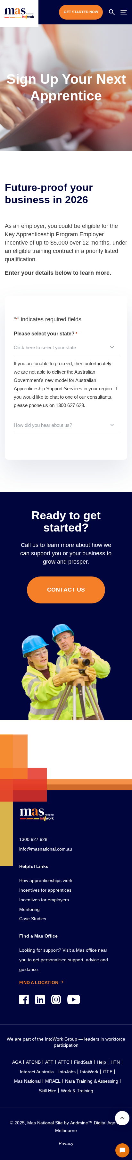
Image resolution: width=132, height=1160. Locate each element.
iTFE (107, 1071)
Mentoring (29, 909)
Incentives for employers (44, 899)
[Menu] (123, 12)
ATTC (64, 1062)
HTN (115, 1062)
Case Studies (32, 918)
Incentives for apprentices (45, 890)
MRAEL (53, 1081)
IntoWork (89, 1071)
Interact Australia (37, 1071)
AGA (16, 1062)
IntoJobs (67, 1071)
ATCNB (33, 1062)
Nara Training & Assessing (91, 1081)
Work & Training (77, 1090)
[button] (112, 12)
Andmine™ (81, 1122)
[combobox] (66, 347)
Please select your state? (45, 333)
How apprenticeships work (45, 880)
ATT (49, 1062)
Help (101, 1062)
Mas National (27, 1081)
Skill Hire (47, 1090)
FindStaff (83, 1062)
